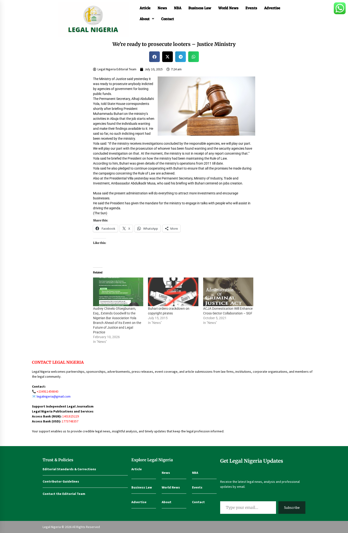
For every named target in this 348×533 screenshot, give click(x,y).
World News (228, 7)
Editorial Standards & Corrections (69, 469)
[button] (147, 18)
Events (251, 7)
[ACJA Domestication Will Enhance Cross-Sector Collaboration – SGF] (228, 292)
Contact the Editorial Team (64, 494)
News (162, 7)
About (145, 18)
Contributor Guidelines (61, 481)
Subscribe (292, 507)
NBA (177, 7)
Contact (167, 18)
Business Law (199, 7)
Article (145, 7)
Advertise (272, 7)
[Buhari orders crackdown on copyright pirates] (173, 292)
